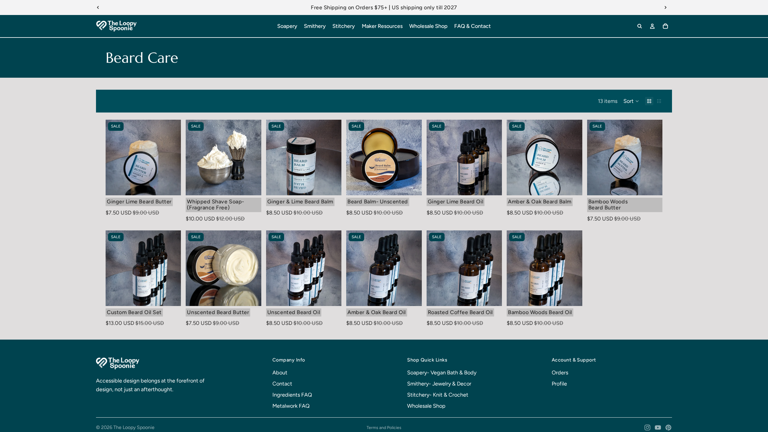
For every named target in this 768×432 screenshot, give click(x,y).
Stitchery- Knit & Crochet (437, 395)
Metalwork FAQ (291, 406)
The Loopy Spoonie (133, 427)
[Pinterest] (668, 427)
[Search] (639, 26)
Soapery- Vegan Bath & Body (441, 372)
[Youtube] (658, 427)
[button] (631, 101)
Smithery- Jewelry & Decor (439, 383)
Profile (559, 383)
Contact (282, 383)
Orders (560, 372)
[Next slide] (665, 7)
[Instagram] (647, 427)
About (279, 372)
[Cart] (665, 26)
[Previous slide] (98, 7)
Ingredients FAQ (292, 395)
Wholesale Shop (426, 406)
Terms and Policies (384, 427)
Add (337, 186)
